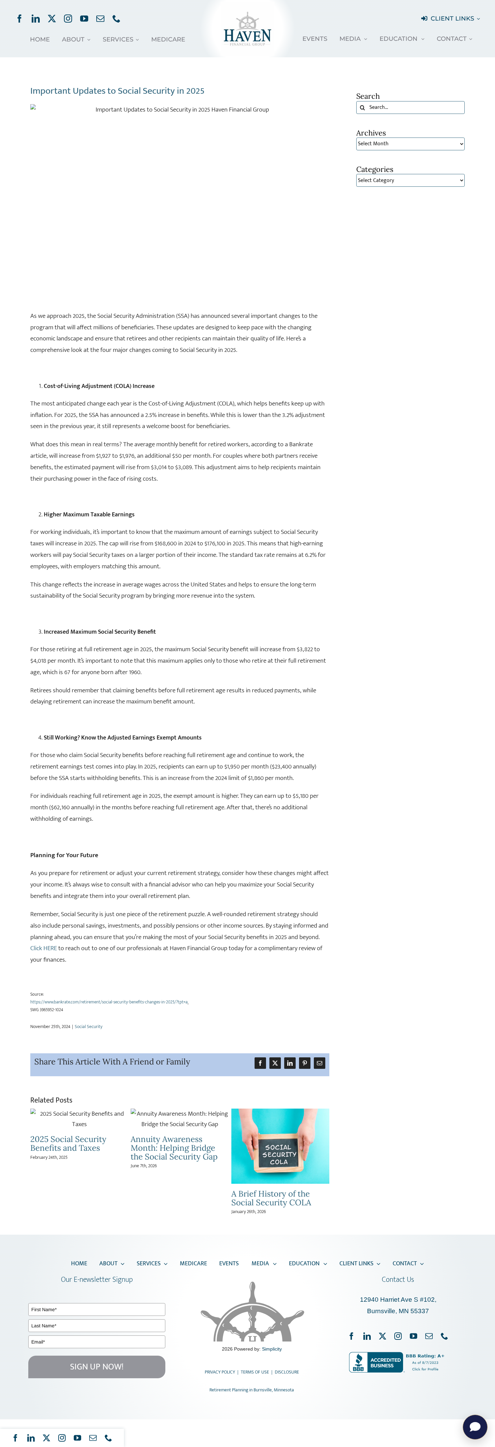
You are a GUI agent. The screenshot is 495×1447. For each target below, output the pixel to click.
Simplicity (272, 1350)
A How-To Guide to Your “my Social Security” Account (75, 1148)
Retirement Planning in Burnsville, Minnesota (251, 1391)
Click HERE (43, 948)
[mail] (100, 18)
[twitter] (52, 18)
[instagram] (68, 18)
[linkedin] (36, 18)
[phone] (116, 18)
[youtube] (84, 18)
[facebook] (19, 18)
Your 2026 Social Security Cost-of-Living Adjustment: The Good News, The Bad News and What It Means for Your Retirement (178, 1182)
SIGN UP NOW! (97, 1368)
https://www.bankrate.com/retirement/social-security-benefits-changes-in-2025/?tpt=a (109, 1002)
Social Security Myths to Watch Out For (276, 1143)
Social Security (88, 1026)
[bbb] (398, 1356)
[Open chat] (475, 1427)
